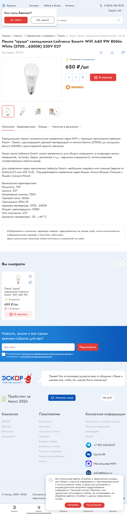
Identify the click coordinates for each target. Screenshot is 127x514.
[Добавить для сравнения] (123, 52)
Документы (8, 436)
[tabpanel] (32, 79)
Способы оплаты (49, 431)
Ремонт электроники (97, 426)
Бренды (7, 426)
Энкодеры (9, 323)
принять (73, 505)
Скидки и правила (50, 451)
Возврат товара (48, 441)
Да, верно (16, 20)
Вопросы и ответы (50, 446)
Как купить (45, 421)
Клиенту (70, 5)
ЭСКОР (6, 421)
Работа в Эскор (52, 5)
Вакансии (7, 431)
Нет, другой (42, 20)
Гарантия (44, 436)
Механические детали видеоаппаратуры (86, 324)
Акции (43, 461)
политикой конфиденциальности (36, 356)
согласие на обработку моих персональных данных (47, 353)
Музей (89, 436)
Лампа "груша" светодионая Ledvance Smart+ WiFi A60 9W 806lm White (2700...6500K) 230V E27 (16, 291)
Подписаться (88, 347)
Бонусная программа (52, 456)
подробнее (93, 505)
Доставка (44, 426)
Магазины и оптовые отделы (102, 421)
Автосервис (92, 431)
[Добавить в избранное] (112, 52)
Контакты (34, 5)
